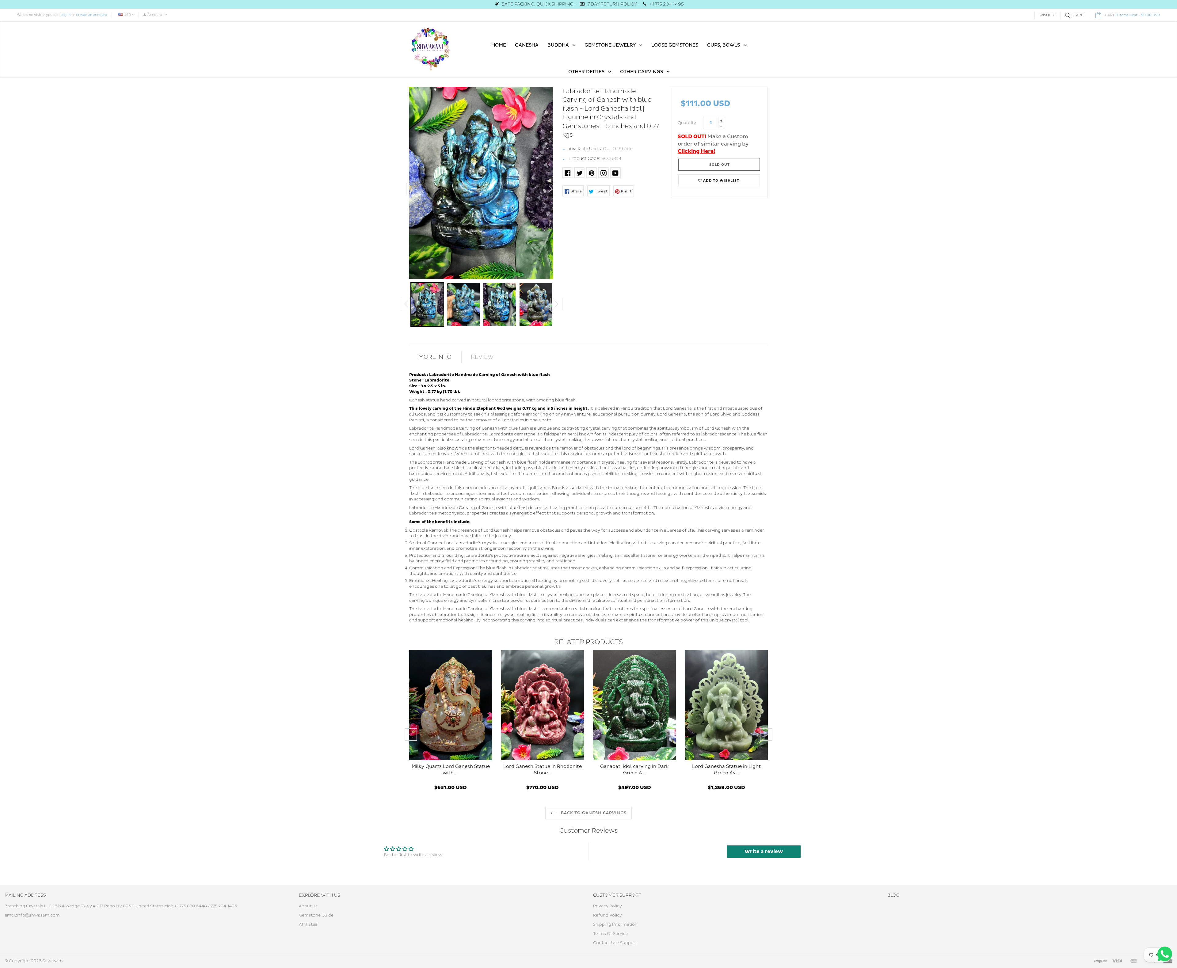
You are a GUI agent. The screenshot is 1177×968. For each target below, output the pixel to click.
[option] (481, 183)
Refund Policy (607, 915)
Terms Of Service (610, 933)
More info (434, 357)
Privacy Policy (607, 906)
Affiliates (308, 924)
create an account (91, 15)
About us (308, 906)
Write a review (764, 851)
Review (482, 357)
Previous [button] (412, 189)
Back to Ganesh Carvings (593, 812)
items (1132, 15)
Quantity (687, 122)
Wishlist (1047, 15)
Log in (65, 15)
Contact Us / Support (615, 942)
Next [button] (550, 189)
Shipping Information (615, 924)
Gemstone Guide (316, 915)
